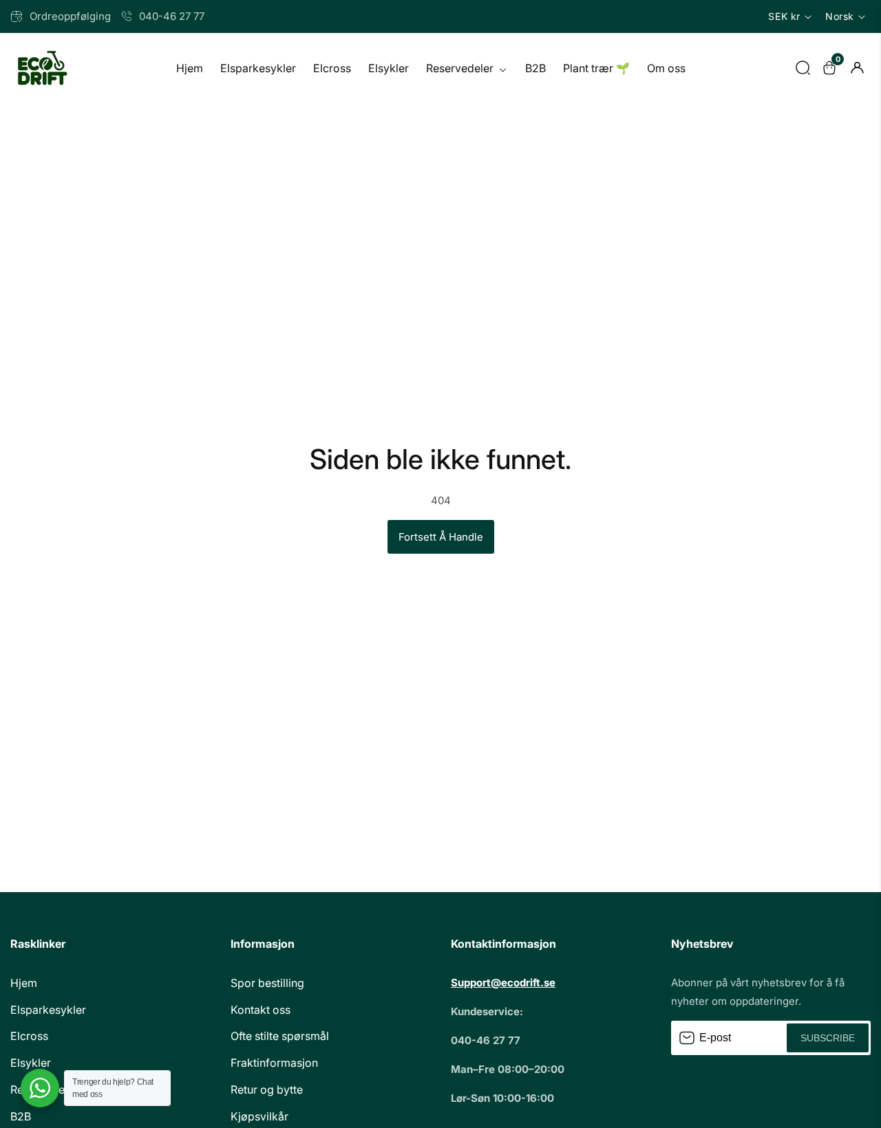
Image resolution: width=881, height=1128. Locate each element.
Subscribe (827, 1037)
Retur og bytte (267, 1089)
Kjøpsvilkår (259, 1116)
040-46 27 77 (171, 16)
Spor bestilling (267, 983)
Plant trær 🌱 (596, 68)
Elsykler (388, 68)
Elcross (332, 68)
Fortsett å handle (441, 536)
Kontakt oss (260, 1010)
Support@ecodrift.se (503, 982)
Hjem (189, 68)
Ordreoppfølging (70, 16)
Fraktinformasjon (274, 1063)
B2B (535, 68)
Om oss (666, 68)
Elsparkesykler (258, 68)
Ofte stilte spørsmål (280, 1036)
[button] (802, 67)
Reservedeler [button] (461, 68)
